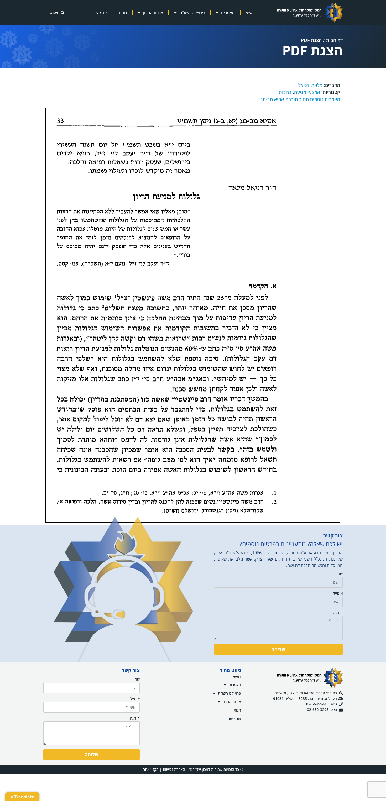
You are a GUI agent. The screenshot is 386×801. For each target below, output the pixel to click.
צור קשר (100, 12)
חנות (123, 12)
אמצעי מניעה (307, 92)
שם (340, 574)
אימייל (338, 594)
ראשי (250, 12)
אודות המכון (153, 12)
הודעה (338, 613)
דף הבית (334, 40)
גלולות (285, 92)
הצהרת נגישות (174, 769)
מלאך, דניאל (310, 85)
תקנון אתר (151, 769)
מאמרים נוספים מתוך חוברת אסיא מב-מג (300, 99)
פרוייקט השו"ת (192, 12)
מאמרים (228, 12)
